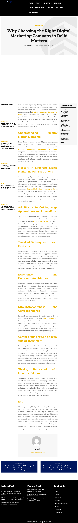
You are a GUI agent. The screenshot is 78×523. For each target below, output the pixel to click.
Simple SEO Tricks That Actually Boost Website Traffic (8, 187)
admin (29, 46)
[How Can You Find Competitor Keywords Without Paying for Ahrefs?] (8, 134)
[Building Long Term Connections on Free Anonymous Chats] (8, 113)
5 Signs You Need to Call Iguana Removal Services (37, 495)
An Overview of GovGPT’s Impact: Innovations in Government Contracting (19, 468)
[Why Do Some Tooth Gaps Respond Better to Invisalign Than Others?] (73, 122)
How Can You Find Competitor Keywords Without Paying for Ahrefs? (7, 146)
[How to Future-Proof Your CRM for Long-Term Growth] (8, 156)
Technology (39, 25)
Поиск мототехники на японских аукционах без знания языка (65, 131)
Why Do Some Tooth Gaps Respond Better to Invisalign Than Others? (65, 123)
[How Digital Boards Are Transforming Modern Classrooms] (8, 196)
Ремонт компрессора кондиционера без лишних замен (65, 139)
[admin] (38, 441)
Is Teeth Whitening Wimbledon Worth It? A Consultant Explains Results (64, 114)
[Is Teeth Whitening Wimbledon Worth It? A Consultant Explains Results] (73, 111)
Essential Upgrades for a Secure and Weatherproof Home (38, 499)
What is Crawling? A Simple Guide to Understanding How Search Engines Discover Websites (59, 468)
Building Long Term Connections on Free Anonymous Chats (8, 124)
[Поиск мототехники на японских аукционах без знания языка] (73, 131)
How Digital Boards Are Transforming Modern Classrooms (8, 207)
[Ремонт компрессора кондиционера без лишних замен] (73, 138)
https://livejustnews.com (38, 452)
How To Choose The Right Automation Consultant (35, 490)
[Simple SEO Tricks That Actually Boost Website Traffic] (8, 176)
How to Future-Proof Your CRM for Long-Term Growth (8, 166)
